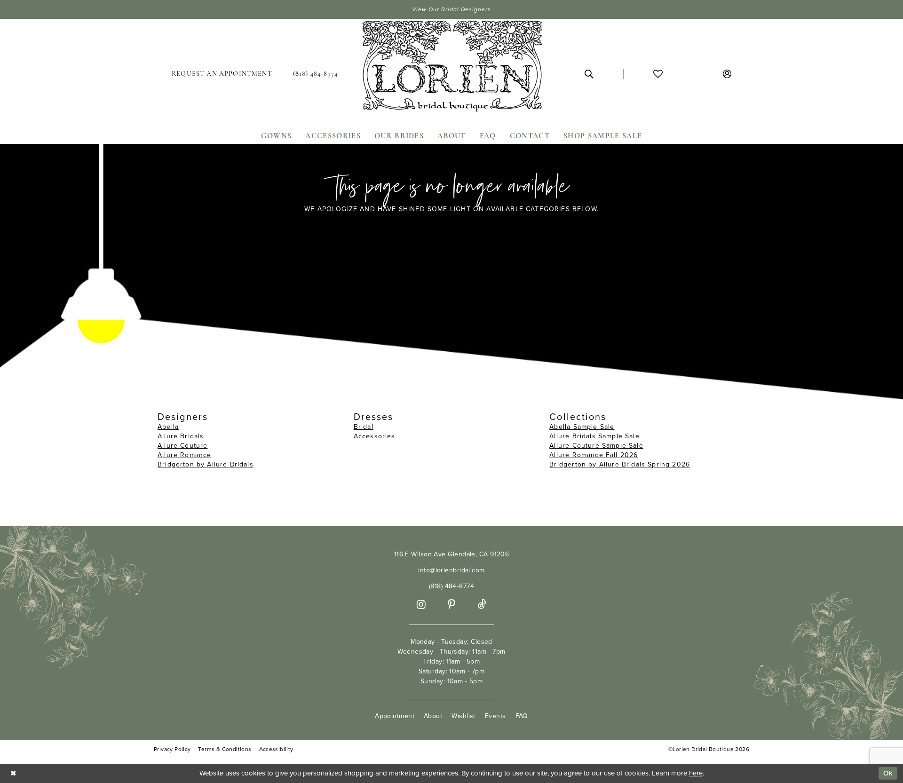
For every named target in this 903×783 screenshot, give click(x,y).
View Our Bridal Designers (451, 9)
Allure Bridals (181, 436)
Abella (168, 427)
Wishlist (463, 716)
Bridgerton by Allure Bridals (205, 464)
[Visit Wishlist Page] (658, 74)
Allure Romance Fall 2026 (593, 455)
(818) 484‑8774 (451, 586)
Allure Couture (182, 446)
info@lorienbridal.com (451, 570)
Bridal (363, 427)
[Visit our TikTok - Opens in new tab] (482, 604)
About (433, 716)
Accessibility (276, 749)
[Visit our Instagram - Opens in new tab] (421, 604)
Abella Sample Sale (581, 427)
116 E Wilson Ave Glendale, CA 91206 (451, 554)
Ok (888, 773)
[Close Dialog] (14, 773)
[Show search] (588, 74)
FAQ (521, 716)
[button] (727, 74)
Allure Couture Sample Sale (596, 446)
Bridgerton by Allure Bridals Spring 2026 (619, 464)
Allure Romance (184, 455)
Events (495, 716)
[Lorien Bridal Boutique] (451, 68)
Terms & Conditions (224, 749)
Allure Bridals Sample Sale (594, 436)
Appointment (394, 716)
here (696, 773)
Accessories (375, 436)
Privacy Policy (172, 749)
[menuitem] (222, 74)
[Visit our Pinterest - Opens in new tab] (451, 604)
